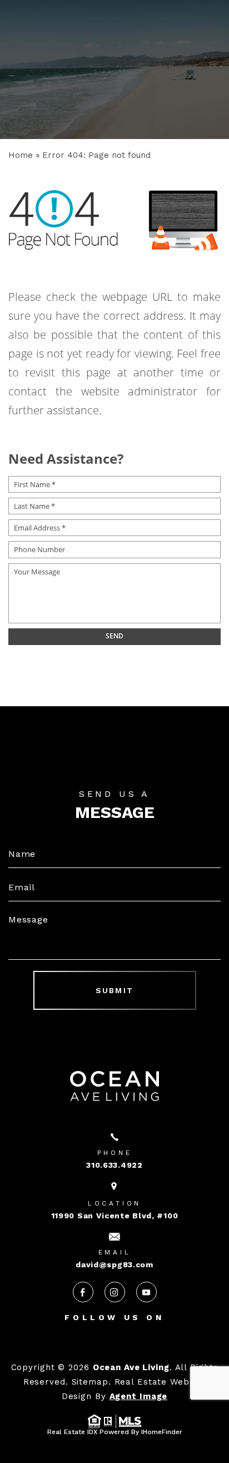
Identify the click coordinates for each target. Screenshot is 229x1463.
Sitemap (90, 1382)
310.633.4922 (114, 1165)
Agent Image (138, 1396)
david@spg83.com (114, 1264)
